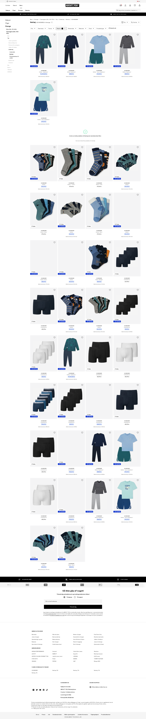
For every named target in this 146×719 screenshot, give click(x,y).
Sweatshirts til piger (78, 637)
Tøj (56, 19)
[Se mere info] (44, 77)
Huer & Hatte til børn (78, 639)
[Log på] (125, 5)
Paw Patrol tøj (97, 634)
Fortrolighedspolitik (51, 614)
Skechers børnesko (99, 637)
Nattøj (68, 19)
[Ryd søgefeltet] (139, 10)
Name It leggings (77, 642)
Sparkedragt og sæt (37, 639)
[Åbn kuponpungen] (121, 5)
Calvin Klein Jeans (77, 651)
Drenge (36, 19)
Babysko (34, 642)
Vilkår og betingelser (69, 714)
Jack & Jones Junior (57, 656)
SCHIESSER (74, 19)
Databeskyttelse (57, 714)
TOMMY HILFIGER (98, 658)
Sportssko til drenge (37, 644)
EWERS (75, 658)
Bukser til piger (77, 634)
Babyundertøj (56, 639)
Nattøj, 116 (34, 673)
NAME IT (54, 654)
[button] (125, 22)
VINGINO (34, 661)
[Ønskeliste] (135, 5)
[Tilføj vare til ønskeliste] (54, 35)
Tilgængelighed (95, 714)
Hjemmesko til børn (99, 644)
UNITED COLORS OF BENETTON (40, 656)
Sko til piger (55, 642)
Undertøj (61, 19)
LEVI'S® (34, 654)
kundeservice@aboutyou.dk (57, 615)
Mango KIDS (97, 661)
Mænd (15, 5)
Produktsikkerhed (105, 714)
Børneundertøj (56, 637)
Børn (21, 5)
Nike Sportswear (98, 654)
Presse (43, 714)
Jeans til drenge (98, 642)
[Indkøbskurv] (140, 5)
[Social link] (33, 690)
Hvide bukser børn (57, 644)
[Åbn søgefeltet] (117, 10)
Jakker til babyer (98, 639)
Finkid (53, 658)
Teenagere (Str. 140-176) (47, 19)
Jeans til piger (35, 637)
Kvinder (8, 5)
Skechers (96, 651)
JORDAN (75, 656)
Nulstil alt (113, 28)
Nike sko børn (55, 634)
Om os (37, 714)
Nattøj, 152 (55, 670)
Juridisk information (83, 714)
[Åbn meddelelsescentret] (130, 5)
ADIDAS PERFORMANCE (38, 651)
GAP (74, 661)
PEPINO (54, 661)
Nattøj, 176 (76, 670)
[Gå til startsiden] (41, 683)
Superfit (75, 654)
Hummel (54, 651)
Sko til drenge (76, 644)
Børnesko (34, 634)
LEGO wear (97, 656)
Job (49, 714)
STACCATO (35, 658)
